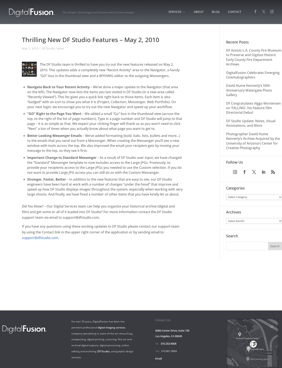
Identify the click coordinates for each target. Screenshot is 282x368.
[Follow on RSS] (273, 172)
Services (174, 12)
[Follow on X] (254, 172)
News (60, 48)
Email (158, 358)
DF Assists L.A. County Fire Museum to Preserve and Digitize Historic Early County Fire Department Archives (253, 57)
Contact (234, 12)
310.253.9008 (168, 343)
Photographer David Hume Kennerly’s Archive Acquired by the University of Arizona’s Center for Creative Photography (253, 141)
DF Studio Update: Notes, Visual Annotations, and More (250, 123)
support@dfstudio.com (40, 237)
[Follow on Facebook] (245, 172)
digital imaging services (111, 327)
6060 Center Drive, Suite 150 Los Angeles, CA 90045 (172, 333)
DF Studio (48, 48)
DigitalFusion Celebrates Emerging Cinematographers (253, 75)
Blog (216, 12)
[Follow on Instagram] (235, 172)
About (199, 12)
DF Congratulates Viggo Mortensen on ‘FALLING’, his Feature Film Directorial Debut (253, 108)
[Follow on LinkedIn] (264, 172)
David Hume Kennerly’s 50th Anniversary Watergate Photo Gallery (249, 90)
